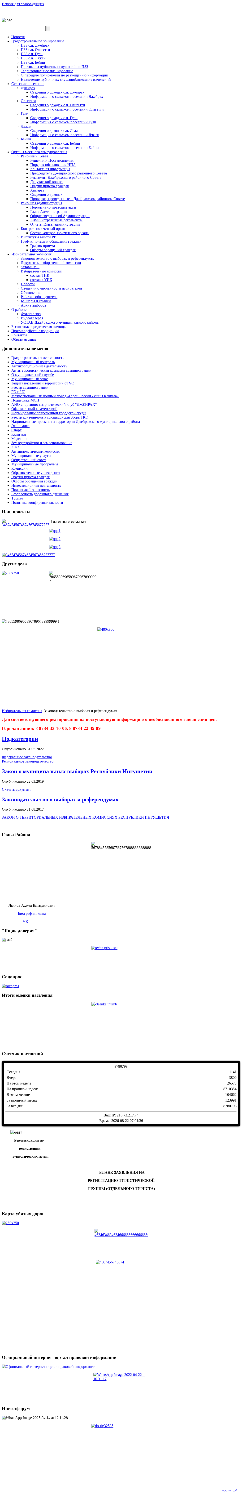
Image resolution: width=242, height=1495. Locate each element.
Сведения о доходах (46, 194)
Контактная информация (50, 169)
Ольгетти (28, 101)
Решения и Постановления (51, 160)
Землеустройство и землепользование (41, 443)
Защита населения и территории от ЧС (42, 383)
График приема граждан (49, 186)
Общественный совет (28, 460)
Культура (18, 434)
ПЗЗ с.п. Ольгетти (35, 50)
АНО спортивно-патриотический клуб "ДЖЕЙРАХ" (54, 404)
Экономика (20, 426)
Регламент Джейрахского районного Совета (65, 177)
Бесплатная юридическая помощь (38, 327)
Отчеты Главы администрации (55, 224)
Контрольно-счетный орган (43, 229)
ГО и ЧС (18, 392)
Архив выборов (33, 305)
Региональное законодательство (27, 761)
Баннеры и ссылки (36, 301)
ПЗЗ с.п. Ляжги (33, 58)
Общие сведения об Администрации (60, 216)
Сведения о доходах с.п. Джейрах (57, 92)
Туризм (17, 498)
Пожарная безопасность (30, 490)
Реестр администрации (29, 387)
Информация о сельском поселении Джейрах (66, 96)
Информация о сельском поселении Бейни (64, 148)
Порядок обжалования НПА (53, 165)
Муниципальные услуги (31, 456)
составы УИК (41, 280)
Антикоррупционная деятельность (39, 366)
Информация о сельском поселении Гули (63, 122)
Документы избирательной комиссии (51, 263)
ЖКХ (15, 447)
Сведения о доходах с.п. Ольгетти (57, 105)
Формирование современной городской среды (48, 413)
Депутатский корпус (46, 182)
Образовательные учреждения (35, 473)
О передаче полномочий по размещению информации (64, 75)
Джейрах (28, 88)
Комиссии (19, 468)
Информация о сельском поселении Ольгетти (67, 109)
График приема (42, 246)
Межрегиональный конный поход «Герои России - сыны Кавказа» (65, 396)
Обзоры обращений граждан (53, 250)
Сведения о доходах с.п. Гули (54, 118)
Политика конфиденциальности (37, 502)
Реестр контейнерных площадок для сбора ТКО (49, 417)
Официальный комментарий (34, 409)
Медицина (19, 439)
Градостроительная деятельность (37, 358)
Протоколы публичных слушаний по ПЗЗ (54, 67)
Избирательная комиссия (31, 254)
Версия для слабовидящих (23, 4)
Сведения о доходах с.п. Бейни (55, 143)
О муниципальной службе (32, 375)
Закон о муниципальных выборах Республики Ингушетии (77, 771)
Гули (24, 114)
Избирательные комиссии (41, 271)
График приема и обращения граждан (51, 241)
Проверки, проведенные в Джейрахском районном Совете (77, 199)
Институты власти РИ (39, 237)
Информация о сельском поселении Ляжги (64, 135)
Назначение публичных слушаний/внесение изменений (66, 79)
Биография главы (32, 913)
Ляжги (26, 126)
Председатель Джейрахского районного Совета (68, 173)
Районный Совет (34, 156)
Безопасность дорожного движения (40, 494)
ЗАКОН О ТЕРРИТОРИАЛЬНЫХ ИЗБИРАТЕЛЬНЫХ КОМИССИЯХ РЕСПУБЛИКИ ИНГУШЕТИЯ (85, 817)
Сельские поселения (27, 84)
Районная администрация (41, 203)
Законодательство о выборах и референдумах (57, 258)
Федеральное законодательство (27, 757)
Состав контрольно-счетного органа (59, 233)
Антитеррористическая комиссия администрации (51, 370)
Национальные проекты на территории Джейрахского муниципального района (75, 421)
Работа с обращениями (39, 297)
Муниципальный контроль (33, 362)
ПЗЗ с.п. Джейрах (35, 45)
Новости (18, 37)
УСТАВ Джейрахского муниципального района (60, 322)
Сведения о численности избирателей (51, 288)
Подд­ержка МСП (25, 400)
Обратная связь (23, 339)
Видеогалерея (32, 318)
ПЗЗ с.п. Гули (32, 54)
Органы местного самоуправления (39, 152)
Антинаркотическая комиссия (35, 451)
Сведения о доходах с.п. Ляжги (55, 131)
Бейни (26, 139)
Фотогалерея (31, 314)
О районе (18, 310)
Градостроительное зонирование (37, 41)
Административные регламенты (56, 220)
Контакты (19, 335)
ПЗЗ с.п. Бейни (33, 62)
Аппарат (37, 190)
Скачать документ (16, 789)
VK (25, 921)
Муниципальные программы (34, 464)
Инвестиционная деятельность (36, 485)
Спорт (16, 430)
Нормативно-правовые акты (53, 207)
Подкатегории (20, 739)
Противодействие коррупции (35, 331)
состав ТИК (39, 275)
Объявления (30, 292)
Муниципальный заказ (29, 379)
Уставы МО (30, 267)
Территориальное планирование (47, 71)
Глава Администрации (48, 212)
